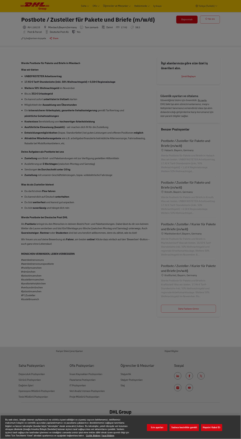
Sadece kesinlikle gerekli (184, 427)
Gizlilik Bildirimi (93, 435)
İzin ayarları (157, 427)
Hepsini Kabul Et (211, 427)
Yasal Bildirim (107, 435)
